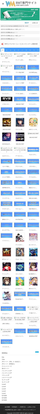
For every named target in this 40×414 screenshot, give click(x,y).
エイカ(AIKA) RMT (33, 93)
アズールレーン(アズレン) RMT (23, 209)
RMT (18, 413)
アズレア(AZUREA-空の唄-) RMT (24, 323)
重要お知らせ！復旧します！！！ (16, 29)
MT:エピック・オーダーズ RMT (10, 259)
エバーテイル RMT (33, 259)
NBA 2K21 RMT (20, 144)
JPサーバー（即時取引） (8, 364)
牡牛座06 (4, 395)
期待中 (27, 23)
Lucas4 (4, 386)
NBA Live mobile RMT (34, 198)
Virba (3, 359)
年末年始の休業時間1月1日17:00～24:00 (18, 26)
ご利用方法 (22, 407)
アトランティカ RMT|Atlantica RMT (11, 93)
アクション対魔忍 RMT (21, 129)
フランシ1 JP (5, 375)
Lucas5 (4, 384)
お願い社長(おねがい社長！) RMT (10, 323)
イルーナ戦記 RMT (7, 166)
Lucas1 (4, 393)
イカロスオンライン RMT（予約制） (11, 83)
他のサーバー (5, 368)
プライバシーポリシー (29, 410)
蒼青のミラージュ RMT (8, 219)
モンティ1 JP (5, 382)
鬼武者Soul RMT (33, 336)
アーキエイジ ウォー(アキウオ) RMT (25, 156)
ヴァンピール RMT (7, 71)
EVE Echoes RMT (6, 144)
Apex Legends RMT (21, 230)
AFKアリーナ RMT (33, 129)
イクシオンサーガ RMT (8, 346)
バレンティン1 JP (7, 373)
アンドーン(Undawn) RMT (22, 60)
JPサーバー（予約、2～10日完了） (11, 361)
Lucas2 (4, 391)
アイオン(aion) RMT (21, 93)
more (37, 351)
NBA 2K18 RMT (7, 115)
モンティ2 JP (5, 379)
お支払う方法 (31, 407)
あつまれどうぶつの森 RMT (22, 288)
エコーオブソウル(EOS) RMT (9, 335)
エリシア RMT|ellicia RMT (8, 177)
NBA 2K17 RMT (20, 104)
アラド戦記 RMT (20, 72)
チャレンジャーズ (7, 366)
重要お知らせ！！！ (13, 32)
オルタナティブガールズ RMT (23, 198)
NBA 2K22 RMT (33, 137)
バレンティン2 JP (7, 370)
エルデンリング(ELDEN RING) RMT (11, 156)
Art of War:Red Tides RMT (22, 219)
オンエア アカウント (7, 230)
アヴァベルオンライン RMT (22, 166)
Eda (3, 357)
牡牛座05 (4, 398)
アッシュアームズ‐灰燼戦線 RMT (10, 274)
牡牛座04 (4, 400)
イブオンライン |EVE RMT (9, 104)
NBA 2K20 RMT (7, 129)
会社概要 (7, 407)
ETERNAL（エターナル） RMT (23, 313)
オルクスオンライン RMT (22, 177)
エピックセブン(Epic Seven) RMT (24, 274)
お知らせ (35, 23)
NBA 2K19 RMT (20, 115)
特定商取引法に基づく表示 (13, 410)
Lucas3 (4, 388)
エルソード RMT (20, 83)
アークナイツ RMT (7, 288)
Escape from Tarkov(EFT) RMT (23, 299)
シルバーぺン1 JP (7, 377)
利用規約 (14, 407)
